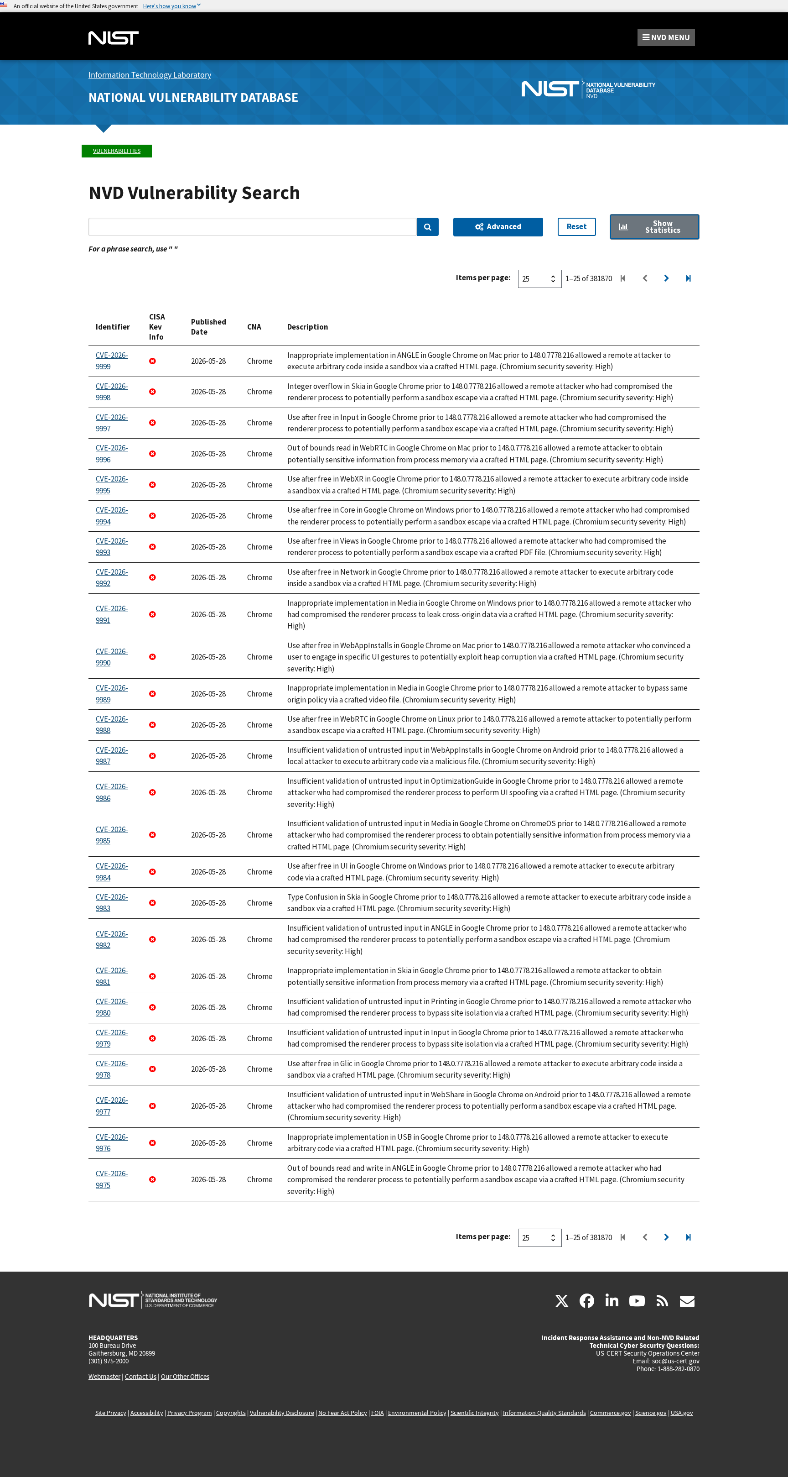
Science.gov (651, 1413)
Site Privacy (110, 1413)
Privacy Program (189, 1413)
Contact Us (140, 1376)
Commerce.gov (610, 1413)
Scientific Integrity (475, 1413)
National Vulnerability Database (193, 97)
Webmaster (104, 1376)
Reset (577, 226)
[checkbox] (655, 227)
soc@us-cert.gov (676, 1361)
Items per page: (483, 277)
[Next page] (666, 279)
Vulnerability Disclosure (282, 1413)
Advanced (504, 226)
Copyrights (231, 1413)
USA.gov (682, 1413)
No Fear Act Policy (342, 1413)
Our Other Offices (185, 1377)
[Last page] (688, 279)
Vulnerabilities (116, 151)
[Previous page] (645, 279)
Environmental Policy (417, 1413)
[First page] (623, 279)
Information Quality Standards (544, 1413)
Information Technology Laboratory (149, 75)
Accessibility (146, 1413)
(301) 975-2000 (108, 1361)
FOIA (377, 1413)
